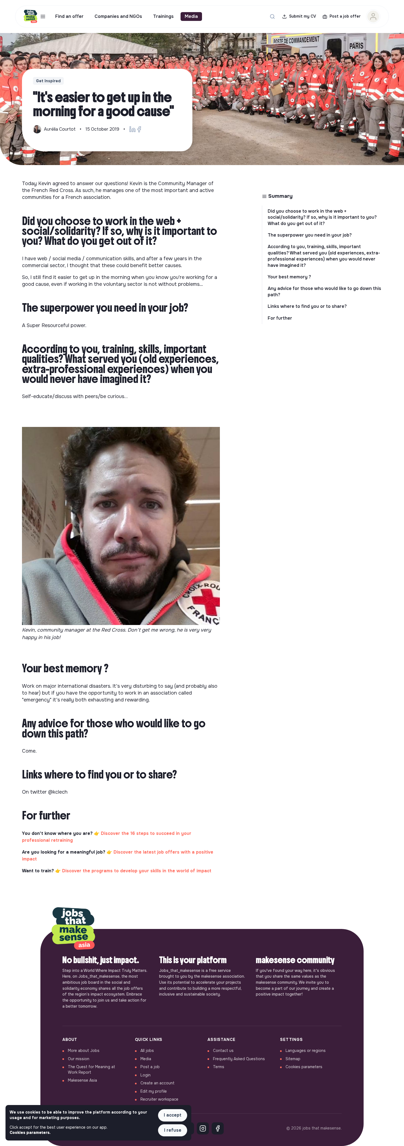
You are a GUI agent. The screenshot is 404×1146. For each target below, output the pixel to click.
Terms (218, 1066)
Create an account (157, 1083)
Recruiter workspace (159, 1099)
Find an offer (69, 16)
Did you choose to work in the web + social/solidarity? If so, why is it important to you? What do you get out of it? (322, 217)
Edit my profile (153, 1091)
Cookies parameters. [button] (30, 1132)
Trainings (163, 16)
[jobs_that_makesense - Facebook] (218, 1128)
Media (191, 16)
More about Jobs (83, 1050)
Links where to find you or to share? (307, 306)
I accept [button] (172, 1115)
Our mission (78, 1058)
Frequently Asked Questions (239, 1058)
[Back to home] (73, 929)
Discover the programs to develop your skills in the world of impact (136, 871)
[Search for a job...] (272, 16)
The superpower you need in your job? (310, 235)
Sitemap (293, 1058)
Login (145, 1075)
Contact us (223, 1050)
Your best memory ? (289, 277)
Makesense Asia (82, 1080)
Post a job (150, 1066)
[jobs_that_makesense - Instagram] (203, 1128)
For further (280, 318)
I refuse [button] (172, 1130)
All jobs (147, 1050)
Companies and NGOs (118, 16)
